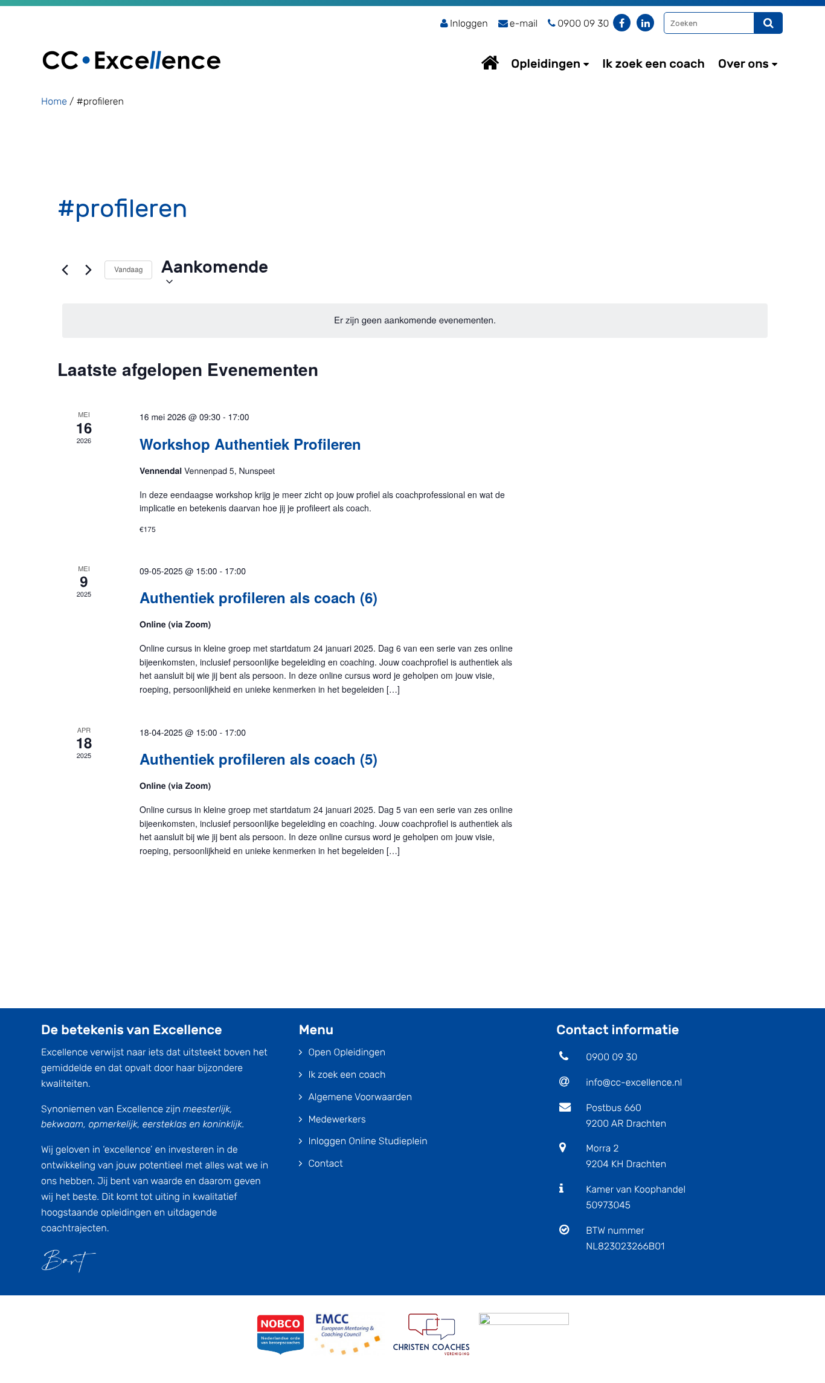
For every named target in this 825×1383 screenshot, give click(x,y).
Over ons (743, 63)
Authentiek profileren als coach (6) (258, 597)
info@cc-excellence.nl (634, 1082)
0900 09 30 (611, 1057)
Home (501, 62)
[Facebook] (622, 22)
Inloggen (469, 23)
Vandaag (128, 269)
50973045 (608, 1205)
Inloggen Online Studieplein (367, 1141)
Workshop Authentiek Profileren (250, 443)
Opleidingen (545, 63)
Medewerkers (336, 1119)
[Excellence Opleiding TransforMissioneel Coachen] (131, 45)
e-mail (524, 23)
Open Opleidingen (346, 1052)
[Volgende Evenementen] (88, 269)
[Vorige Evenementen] (64, 269)
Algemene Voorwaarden (360, 1097)
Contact (325, 1163)
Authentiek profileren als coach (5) (258, 758)
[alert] (415, 320)
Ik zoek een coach (653, 63)
